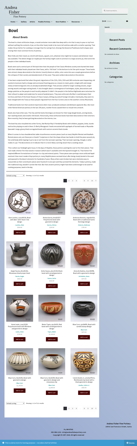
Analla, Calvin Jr (84, 385)
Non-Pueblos (61, 22)
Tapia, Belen (52, 332)
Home (13, 22)
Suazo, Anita (52, 278)
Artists (32, 22)
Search (107, 27)
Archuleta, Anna (84, 276)
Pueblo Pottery (44, 22)
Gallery (24, 22)
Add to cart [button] (19, 232)
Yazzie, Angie (19, 276)
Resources (76, 22)
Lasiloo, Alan (19, 225)
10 (92, 181)
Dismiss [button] (132, 443)
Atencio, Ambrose (84, 225)
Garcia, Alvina (51, 225)
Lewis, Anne (20, 332)
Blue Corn (84, 330)
